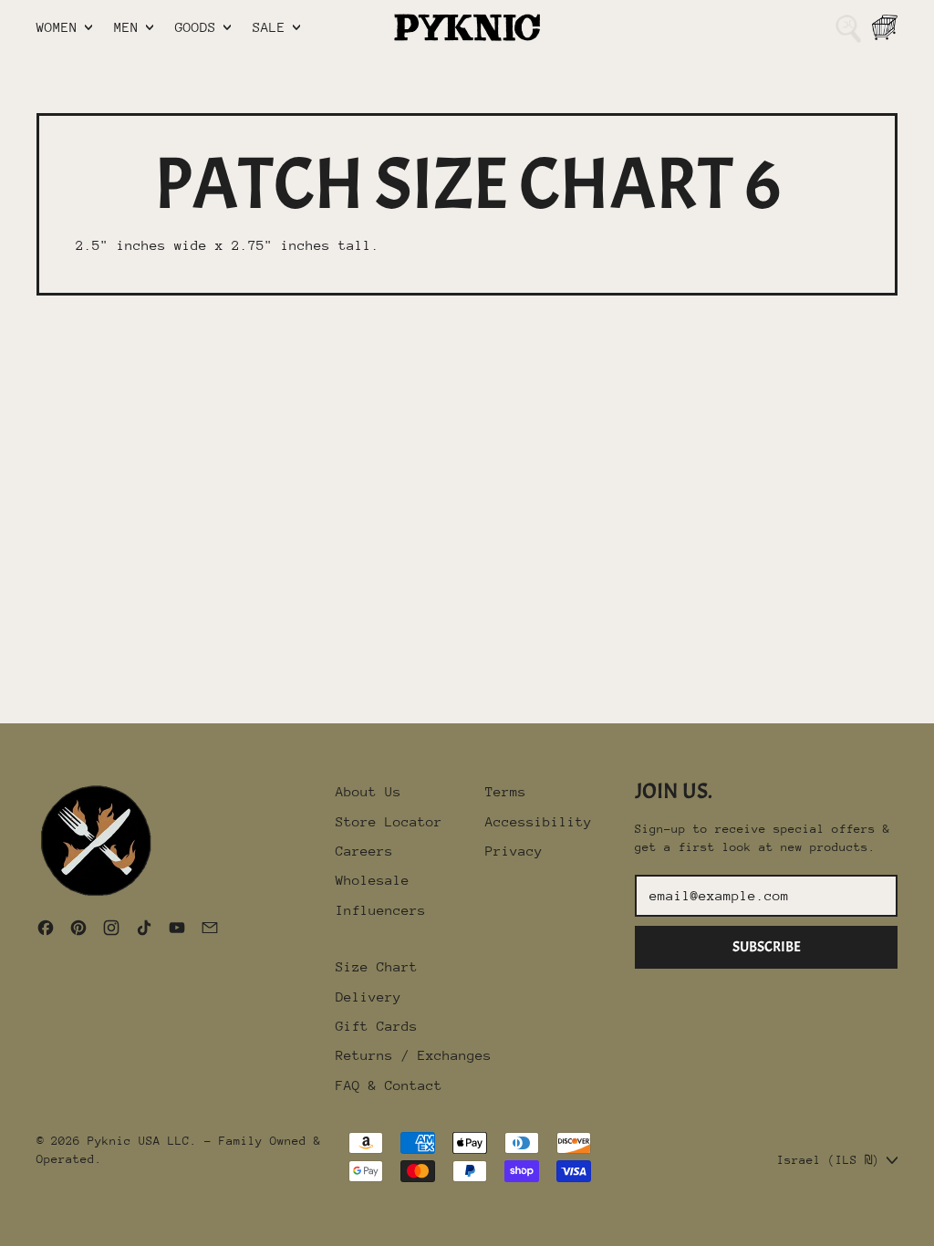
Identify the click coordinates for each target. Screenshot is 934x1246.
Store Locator (389, 821)
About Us (368, 791)
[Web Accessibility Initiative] (7, 1225)
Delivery (368, 996)
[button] (848, 27)
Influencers (381, 910)
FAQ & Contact (389, 1085)
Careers (364, 850)
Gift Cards (377, 1025)
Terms (505, 791)
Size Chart (377, 966)
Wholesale (373, 880)
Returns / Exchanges (414, 1055)
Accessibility (538, 821)
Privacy (514, 850)
